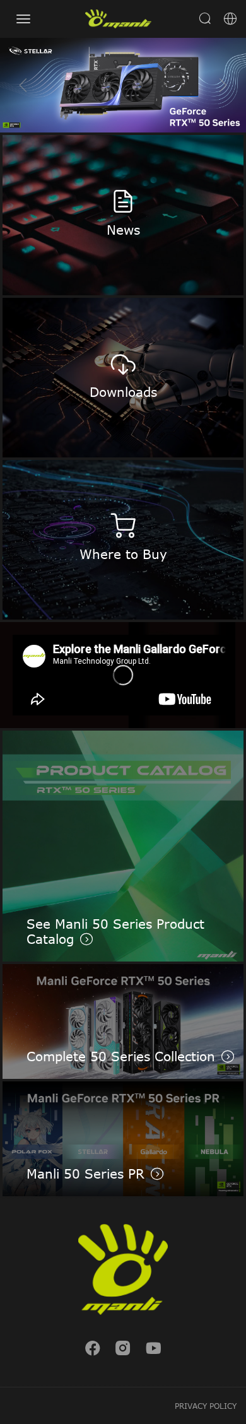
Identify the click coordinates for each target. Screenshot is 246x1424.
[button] (222, 85)
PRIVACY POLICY (206, 1405)
